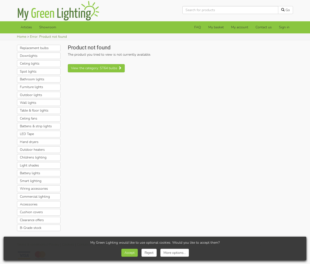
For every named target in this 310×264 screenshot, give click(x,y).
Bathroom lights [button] (32, 79)
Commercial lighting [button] (35, 196)
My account (239, 27)
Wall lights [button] (28, 102)
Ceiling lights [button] (29, 63)
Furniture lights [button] (31, 87)
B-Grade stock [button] (30, 228)
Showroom (47, 27)
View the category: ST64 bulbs (94, 68)
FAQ (197, 27)
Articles (26, 27)
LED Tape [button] (27, 134)
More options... (174, 252)
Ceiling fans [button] (28, 118)
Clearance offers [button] (32, 220)
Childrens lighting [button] (33, 157)
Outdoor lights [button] (31, 95)
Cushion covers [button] (31, 212)
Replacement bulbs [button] (34, 48)
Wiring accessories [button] (34, 188)
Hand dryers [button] (29, 142)
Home (21, 36)
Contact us (264, 27)
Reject (149, 252)
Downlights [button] (29, 55)
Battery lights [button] (30, 173)
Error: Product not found (48, 36)
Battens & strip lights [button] (36, 126)
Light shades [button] (29, 165)
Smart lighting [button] (30, 181)
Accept (129, 252)
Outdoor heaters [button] (32, 149)
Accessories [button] (29, 204)
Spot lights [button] (28, 71)
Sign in (284, 27)
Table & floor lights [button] (34, 110)
